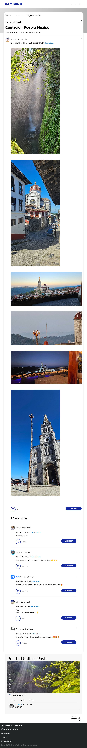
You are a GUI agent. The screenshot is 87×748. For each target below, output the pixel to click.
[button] (78, 39)
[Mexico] (13, 4)
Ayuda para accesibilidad (11, 725)
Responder (69, 541)
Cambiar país (6, 741)
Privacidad (5, 733)
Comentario (73, 508)
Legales (4, 737)
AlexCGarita (19, 705)
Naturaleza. (18, 695)
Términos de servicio (9, 729)
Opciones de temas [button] (78, 21)
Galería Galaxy (49, 43)
